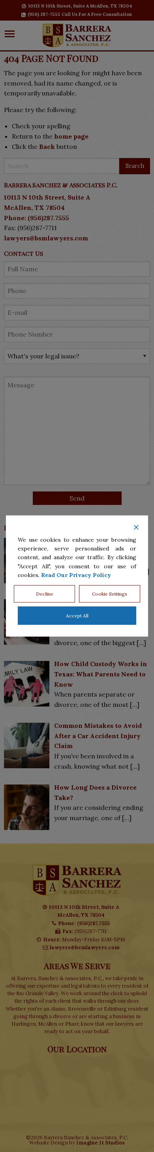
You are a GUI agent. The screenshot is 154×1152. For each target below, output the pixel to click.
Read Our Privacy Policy (76, 575)
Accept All (77, 616)
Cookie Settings (109, 594)
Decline (44, 594)
